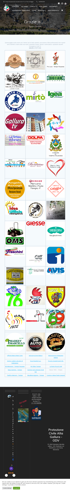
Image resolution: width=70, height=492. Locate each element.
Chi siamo (24, 6)
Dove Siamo (43, 6)
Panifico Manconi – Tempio (15, 375)
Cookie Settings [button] (7, 488)
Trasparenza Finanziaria (21, 10)
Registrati (42, 10)
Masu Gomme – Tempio (15, 370)
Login (34, 10)
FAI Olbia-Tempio (35, 366)
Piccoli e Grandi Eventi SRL (56, 361)
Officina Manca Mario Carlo (15, 355)
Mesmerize (56, 449)
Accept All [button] (16, 488)
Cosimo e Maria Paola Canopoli (56, 375)
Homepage (15, 6)
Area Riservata (53, 10)
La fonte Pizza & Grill (56, 366)
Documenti (53, 6)
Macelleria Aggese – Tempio (35, 375)
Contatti (33, 6)
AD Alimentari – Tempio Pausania (15, 366)
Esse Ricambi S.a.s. (35, 361)
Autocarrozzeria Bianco (35, 355)
